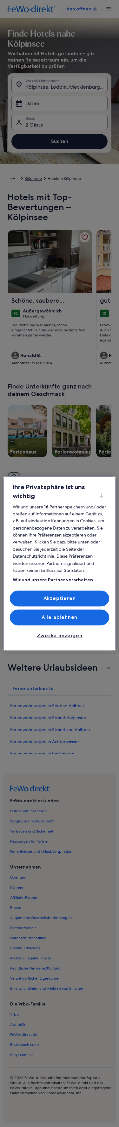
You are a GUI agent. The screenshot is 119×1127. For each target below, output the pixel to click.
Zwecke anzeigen (60, 636)
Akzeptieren (59, 598)
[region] (59, 563)
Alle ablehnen (59, 617)
